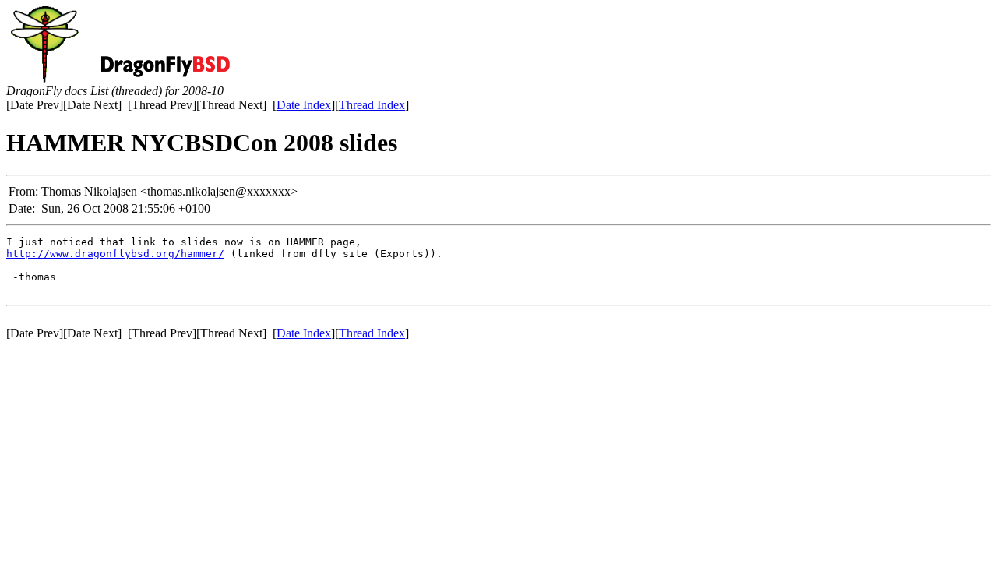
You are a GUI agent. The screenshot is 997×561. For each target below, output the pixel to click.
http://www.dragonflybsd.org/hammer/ (115, 253)
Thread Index (372, 104)
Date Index (304, 104)
